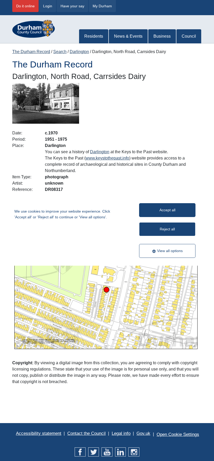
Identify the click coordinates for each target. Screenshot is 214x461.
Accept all (167, 210)
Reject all (167, 229)
